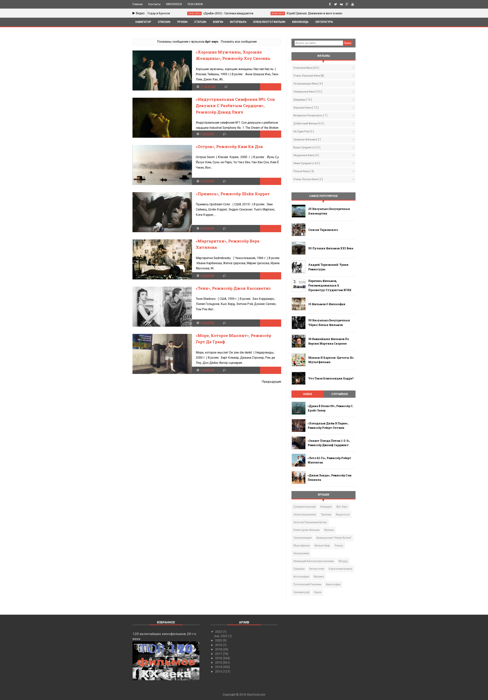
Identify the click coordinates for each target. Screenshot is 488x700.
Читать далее (270, 86)
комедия (326, 506)
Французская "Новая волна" (334, 537)
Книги (217, 21)
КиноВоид (299, 21)
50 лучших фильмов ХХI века (330, 248)
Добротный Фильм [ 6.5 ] (308, 123)
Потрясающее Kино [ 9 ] (308, 83)
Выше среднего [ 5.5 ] (306, 147)
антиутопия (316, 568)
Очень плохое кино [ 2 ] (308, 179)
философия (333, 584)
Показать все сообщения (239, 41)
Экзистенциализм (304, 514)
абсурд (343, 561)
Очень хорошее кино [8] (308, 75)
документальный (304, 506)
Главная (137, 4)
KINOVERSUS (174, 4)
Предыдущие (271, 381)
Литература (324, 21)
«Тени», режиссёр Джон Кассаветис (233, 288)
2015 (219, 662)
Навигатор (143, 21)
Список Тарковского (323, 230)
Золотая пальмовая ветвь (310, 522)
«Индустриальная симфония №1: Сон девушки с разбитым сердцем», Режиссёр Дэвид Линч (235, 106)
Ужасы (339, 545)
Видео (140, 13)
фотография (301, 576)
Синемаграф (301, 592)
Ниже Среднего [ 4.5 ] (306, 163)
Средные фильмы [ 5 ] (307, 139)
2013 (219, 671)
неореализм (301, 553)
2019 (219, 645)
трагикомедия (302, 537)
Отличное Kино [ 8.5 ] (306, 67)
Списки (163, 21)
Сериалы (299, 568)
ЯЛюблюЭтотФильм (268, 21)
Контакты (154, 4)
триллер (326, 514)
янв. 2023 (221, 636)
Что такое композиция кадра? (331, 378)
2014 (219, 667)
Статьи (199, 21)
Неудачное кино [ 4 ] (306, 155)
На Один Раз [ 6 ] (303, 131)
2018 (219, 649)
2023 (219, 632)
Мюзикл (319, 576)
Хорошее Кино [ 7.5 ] (306, 107)
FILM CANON (195, 4)
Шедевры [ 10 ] (302, 99)
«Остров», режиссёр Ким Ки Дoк (229, 146)
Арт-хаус (342, 506)
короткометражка (340, 568)
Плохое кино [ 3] (303, 171)
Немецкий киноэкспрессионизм (313, 561)
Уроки (181, 21)
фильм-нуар (322, 545)
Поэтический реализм (307, 584)
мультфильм (301, 545)
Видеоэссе (343, 514)
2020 (219, 640)
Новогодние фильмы (306, 529)
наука (317, 592)
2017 (219, 654)
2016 (219, 658)
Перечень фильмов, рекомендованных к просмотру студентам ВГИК (330, 285)
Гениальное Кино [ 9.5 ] (307, 91)
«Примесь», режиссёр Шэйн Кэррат (233, 193)
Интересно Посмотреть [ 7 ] (310, 115)
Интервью (237, 21)
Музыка (329, 529)
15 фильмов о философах (326, 304)
